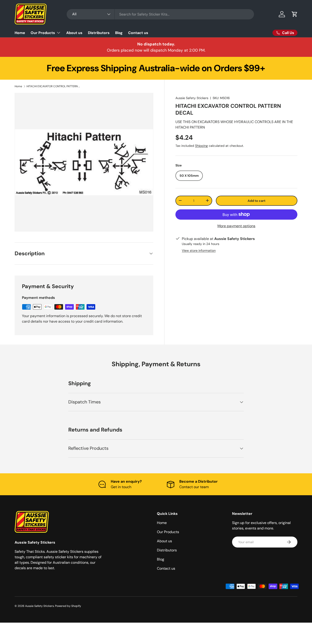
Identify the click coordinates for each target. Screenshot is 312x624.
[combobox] (160, 14)
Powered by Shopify (68, 606)
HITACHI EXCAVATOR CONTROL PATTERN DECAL (53, 86)
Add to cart (256, 200)
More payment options (236, 226)
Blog (119, 32)
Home (20, 32)
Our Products (43, 32)
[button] (295, 14)
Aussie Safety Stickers (191, 98)
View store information (199, 250)
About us (74, 32)
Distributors (99, 32)
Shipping (201, 145)
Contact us (138, 32)
